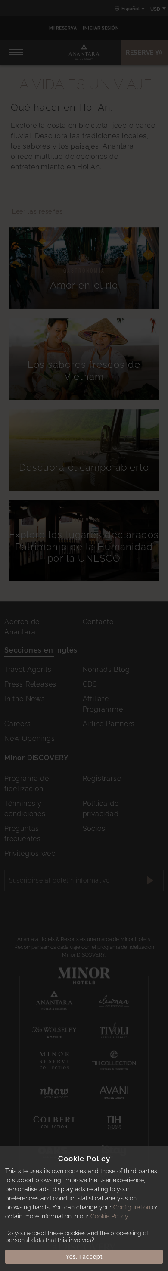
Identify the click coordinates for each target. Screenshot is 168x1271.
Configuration (131, 1207)
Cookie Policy (109, 1216)
